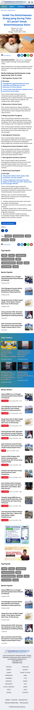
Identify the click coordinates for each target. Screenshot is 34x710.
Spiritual (5, 240)
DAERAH (11, 6)
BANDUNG (9, 681)
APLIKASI (25, 669)
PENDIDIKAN (21, 6)
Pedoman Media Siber (11, 703)
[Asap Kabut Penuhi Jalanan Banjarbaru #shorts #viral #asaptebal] (25, 345)
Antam (11, 255)
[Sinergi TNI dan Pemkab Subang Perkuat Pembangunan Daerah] (8, 345)
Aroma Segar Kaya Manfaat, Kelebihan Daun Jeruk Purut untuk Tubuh (17, 90)
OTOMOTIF (25, 692)
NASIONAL (5, 401)
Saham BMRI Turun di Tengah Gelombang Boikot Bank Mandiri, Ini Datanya (12, 278)
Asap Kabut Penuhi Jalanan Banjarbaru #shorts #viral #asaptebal (24, 353)
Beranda (3, 10)
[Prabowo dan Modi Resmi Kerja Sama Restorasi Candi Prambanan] (29, 473)
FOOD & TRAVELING (8, 687)
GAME (25, 675)
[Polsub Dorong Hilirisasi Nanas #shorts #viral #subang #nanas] (25, 366)
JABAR (3, 450)
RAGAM (25, 681)
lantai (22, 60)
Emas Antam (6, 267)
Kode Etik (14, 700)
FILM (25, 684)
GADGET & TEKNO (25, 672)
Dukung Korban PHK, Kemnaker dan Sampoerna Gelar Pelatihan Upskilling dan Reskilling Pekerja (12, 313)
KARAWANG (9, 678)
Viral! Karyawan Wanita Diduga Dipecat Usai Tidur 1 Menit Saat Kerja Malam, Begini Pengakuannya (11, 514)
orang (28, 236)
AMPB (4, 255)
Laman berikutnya (8, 223)
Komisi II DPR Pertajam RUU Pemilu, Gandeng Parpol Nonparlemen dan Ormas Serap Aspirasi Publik (11, 459)
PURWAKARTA (9, 675)
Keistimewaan (18, 236)
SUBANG (8, 672)
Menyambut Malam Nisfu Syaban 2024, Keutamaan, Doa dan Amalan (15, 177)
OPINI (25, 689)
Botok (20, 263)
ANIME (25, 687)
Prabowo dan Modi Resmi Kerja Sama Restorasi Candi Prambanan (11, 472)
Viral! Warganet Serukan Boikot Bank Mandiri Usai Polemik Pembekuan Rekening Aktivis (11, 290)
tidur (12, 240)
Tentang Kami (24, 703)
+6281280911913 (17, 661)
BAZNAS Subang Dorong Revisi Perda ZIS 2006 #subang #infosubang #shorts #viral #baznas (8, 375)
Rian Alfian (19, 28)
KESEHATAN (11, 10)
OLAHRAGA (5, 491)
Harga (15, 267)
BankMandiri (21, 255)
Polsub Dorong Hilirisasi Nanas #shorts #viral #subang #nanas (25, 374)
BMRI (18, 259)
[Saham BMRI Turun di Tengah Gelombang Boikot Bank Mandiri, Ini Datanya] (29, 279)
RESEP (8, 689)
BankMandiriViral (7, 259)
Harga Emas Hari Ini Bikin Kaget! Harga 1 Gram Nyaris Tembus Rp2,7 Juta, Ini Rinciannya (12, 302)
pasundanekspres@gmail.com (17, 659)
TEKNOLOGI (25, 667)
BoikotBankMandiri (8, 263)
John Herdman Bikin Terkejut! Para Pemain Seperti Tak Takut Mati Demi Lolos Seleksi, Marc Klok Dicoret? (11, 485)
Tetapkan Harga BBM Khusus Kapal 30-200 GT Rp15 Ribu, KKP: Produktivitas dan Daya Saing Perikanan (11, 500)
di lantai (8, 236)
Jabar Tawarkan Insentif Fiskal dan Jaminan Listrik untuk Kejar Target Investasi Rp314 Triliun (12, 325)
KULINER (8, 692)
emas (26, 263)
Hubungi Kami (22, 700)
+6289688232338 (17, 663)
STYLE (25, 678)
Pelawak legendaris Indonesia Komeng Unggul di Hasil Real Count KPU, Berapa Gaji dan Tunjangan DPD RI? (17, 181)
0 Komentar (6, 55)
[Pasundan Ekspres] (13, 2)
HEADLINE (4, 6)
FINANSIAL (5, 426)
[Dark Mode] (29, 2)
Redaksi (7, 700)
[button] (12, 6)
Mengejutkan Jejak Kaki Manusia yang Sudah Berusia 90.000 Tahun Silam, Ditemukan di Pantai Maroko (15, 85)
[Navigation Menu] (32, 2)
